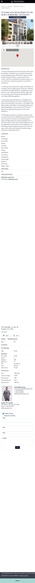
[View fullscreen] (32, 21)
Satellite (9, 50)
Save (17, 335)
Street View (15, 50)
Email (4, 427)
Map (4, 50)
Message (4, 438)
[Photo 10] (31, 43)
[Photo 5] (16, 43)
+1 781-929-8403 (18, 390)
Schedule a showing (8, 413)
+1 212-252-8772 (9, 406)
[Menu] (2, 1)
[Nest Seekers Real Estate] (17, 1)
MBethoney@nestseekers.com (21, 394)
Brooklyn (10, 6)
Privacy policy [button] (23, 575)
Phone (4, 432)
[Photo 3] (10, 43)
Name (4, 418)
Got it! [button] (17, 580)
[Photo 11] (17, 46)
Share (7, 335)
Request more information (9, 415)
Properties (3, 6)
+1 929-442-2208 (19, 392)
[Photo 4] (13, 43)
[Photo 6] (19, 43)
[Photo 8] (25, 43)
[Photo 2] (7, 43)
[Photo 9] (28, 43)
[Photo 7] (22, 43)
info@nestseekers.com (6, 408)
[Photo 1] (4, 42)
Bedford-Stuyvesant (18, 6)
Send (17, 447)
